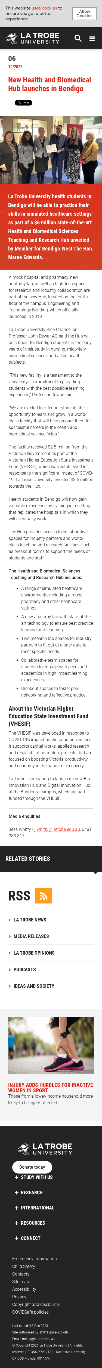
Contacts (20, 1274)
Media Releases (31, 936)
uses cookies (44, 8)
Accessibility (24, 1289)
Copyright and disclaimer (36, 1304)
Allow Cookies (84, 13)
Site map (20, 1281)
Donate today (32, 1167)
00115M (43, 1358)
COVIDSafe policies (30, 1312)
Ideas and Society (34, 986)
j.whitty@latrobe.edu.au (57, 829)
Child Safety (23, 1266)
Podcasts (25, 969)
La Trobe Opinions (34, 953)
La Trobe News (30, 920)
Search (78, 38)
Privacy (19, 1296)
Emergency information (34, 1258)
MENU (92, 38)
